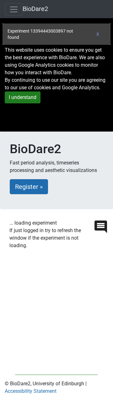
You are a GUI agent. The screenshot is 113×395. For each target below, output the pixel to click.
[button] (100, 226)
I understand (22, 97)
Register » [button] (29, 186)
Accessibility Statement (30, 391)
